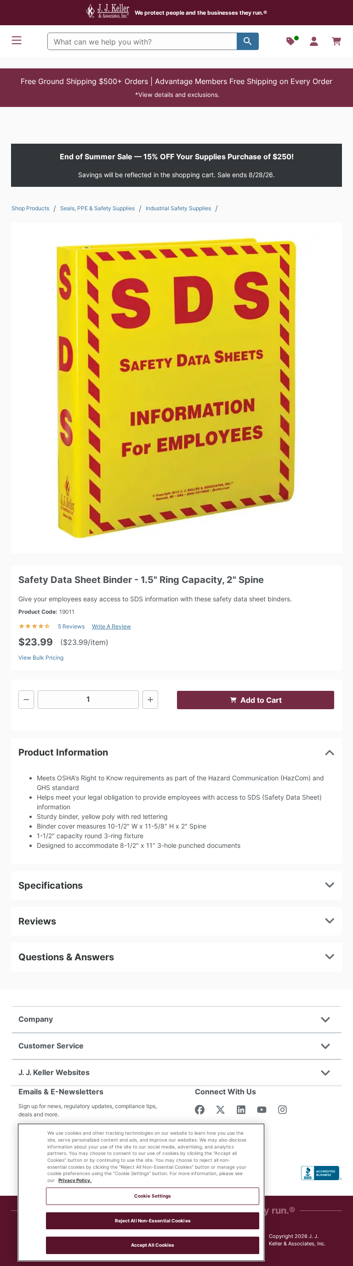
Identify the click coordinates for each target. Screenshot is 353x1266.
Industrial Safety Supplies (178, 208)
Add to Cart (261, 700)
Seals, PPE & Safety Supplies (97, 208)
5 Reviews (71, 626)
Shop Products (30, 208)
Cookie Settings (152, 1196)
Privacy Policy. (74, 1180)
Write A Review (111, 626)
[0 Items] (336, 41)
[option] (176, 388)
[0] (336, 41)
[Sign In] (314, 41)
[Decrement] (26, 699)
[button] (176, 88)
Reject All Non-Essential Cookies (153, 1220)
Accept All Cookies (153, 1245)
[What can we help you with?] (248, 41)
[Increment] (150, 699)
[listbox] (176, 388)
